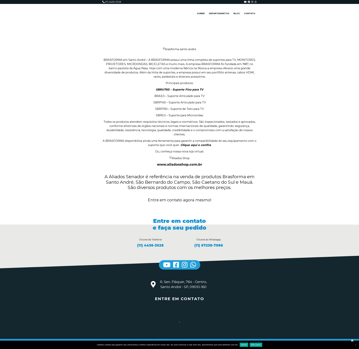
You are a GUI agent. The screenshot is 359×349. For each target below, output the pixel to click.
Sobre (201, 13)
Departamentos (219, 13)
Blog (236, 13)
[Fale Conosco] (354, 345)
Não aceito (256, 345)
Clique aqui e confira (195, 145)
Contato (249, 13)
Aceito (244, 345)
